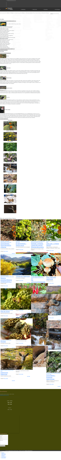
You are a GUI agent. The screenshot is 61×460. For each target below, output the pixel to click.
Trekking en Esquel (50, 36)
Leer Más (13, 253)
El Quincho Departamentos (28, 13)
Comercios (58, 23)
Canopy (46, 30)
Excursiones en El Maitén (17, 21)
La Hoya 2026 (47, 21)
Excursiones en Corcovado (17, 24)
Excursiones (46, 9)
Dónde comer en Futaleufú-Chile (39, 21)
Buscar (52, 11)
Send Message (2, 445)
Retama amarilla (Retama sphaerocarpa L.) (6, 279)
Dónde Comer (35, 9)
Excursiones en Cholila (16, 27)
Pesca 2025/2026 (48, 38)
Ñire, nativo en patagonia (51, 278)
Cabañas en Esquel (17, 13)
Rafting (46, 34)
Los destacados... (25, 11)
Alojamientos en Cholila (16, 26)
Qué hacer (3, 455)
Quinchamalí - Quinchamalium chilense (6, 245)
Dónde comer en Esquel (37, 11)
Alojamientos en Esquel (16, 12)
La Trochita (47, 11)
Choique (59, 16)
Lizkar (25, 15)
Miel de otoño (5, 311)
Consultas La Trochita (50, 14)
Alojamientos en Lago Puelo (17, 29)
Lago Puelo (13, 28)
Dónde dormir (3, 454)
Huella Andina (47, 39)
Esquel (13, 11)
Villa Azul (25, 16)
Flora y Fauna (59, 12)
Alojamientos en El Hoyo (16, 35)
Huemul (59, 17)
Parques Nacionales (48, 15)
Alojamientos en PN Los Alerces (18, 48)
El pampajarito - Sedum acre (21, 244)
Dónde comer (3, 453)
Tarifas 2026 (49, 23)
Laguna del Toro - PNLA (50, 37)
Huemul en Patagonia (4, 373)
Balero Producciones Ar (28, 450)
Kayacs (46, 31)
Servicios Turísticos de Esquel (17, 15)
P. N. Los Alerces (14, 47)
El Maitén (13, 19)
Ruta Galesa (47, 25)
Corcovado (13, 22)
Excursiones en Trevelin (16, 18)
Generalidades (49, 22)
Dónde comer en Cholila (37, 13)
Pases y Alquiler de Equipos (51, 24)
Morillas (3, 341)
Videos (58, 26)
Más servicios (3, 457)
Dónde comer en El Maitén (38, 14)
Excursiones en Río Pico (16, 42)
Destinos (11, 9)
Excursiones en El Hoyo (16, 36)
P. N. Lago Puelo (49, 17)
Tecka (12, 37)
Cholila (12, 25)
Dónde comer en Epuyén (38, 16)
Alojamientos (23, 9)
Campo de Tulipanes (48, 28)
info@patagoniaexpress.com (11, 0)
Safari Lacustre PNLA (50, 20)
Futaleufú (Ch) (14, 43)
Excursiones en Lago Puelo (17, 30)
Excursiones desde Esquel (17, 14)
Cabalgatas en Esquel (48, 29)
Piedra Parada (47, 33)
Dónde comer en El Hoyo (38, 17)
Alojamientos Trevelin (16, 17)
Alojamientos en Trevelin (26, 18)
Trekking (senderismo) (48, 35)
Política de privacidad (3, 11)
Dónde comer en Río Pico (38, 18)
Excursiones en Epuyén (16, 33)
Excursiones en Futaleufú (17, 46)
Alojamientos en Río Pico (17, 41)
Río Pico (13, 40)
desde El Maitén (49, 13)
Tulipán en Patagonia (23, 276)
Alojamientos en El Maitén (17, 20)
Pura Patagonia (57, 9)
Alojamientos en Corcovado (17, 23)
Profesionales (59, 21)
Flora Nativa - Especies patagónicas (50, 377)
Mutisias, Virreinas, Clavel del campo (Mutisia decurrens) (37, 245)
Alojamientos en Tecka (16, 39)
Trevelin (13, 16)
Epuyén (13, 31)
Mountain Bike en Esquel (49, 32)
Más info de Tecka (16, 38)
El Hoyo (13, 34)
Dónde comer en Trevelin (38, 12)
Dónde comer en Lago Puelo (38, 15)
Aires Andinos (26, 12)
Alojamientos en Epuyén (16, 32)
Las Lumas (26, 14)
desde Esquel (49, 12)
